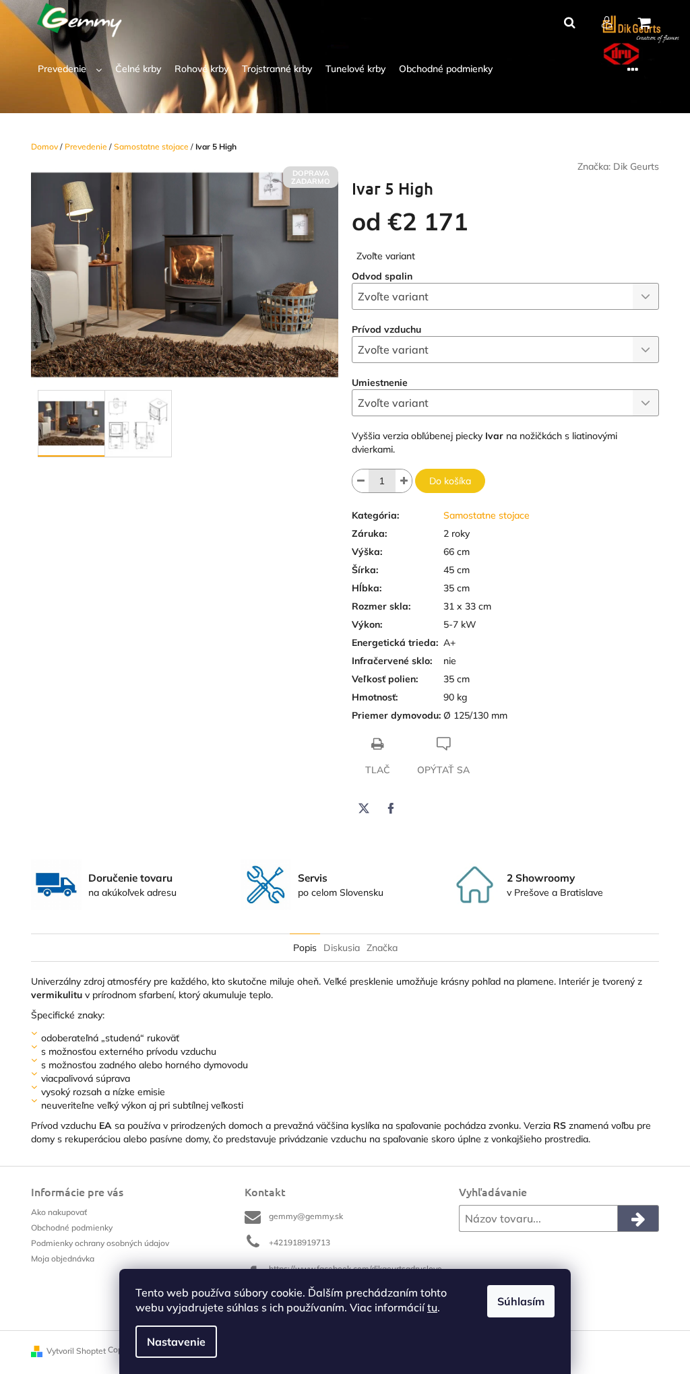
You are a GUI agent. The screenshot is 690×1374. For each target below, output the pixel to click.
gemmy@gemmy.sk (306, 1216)
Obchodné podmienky (72, 1227)
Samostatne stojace (486, 515)
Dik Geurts (636, 166)
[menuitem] (69, 69)
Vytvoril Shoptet (76, 1351)
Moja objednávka (62, 1258)
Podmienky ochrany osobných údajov (100, 1243)
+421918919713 (299, 1242)
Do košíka (450, 481)
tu (432, 1307)
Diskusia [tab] (341, 948)
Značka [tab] (382, 948)
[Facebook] (391, 808)
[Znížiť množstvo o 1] (360, 480)
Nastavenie (176, 1341)
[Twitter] (364, 808)
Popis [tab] (305, 948)
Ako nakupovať (59, 1212)
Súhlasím (520, 1301)
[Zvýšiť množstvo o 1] (404, 480)
